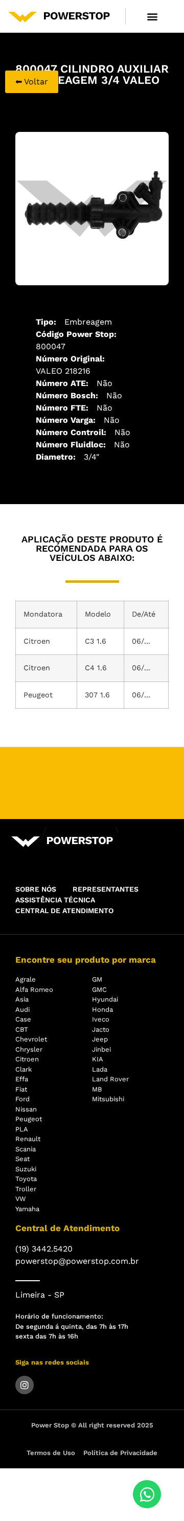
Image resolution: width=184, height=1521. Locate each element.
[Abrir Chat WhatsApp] (147, 1494)
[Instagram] (24, 1385)
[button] (152, 16)
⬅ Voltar (31, 81)
